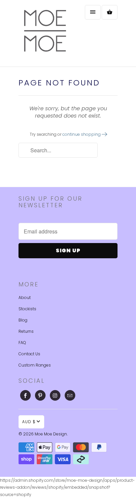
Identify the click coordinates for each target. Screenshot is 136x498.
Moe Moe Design (51, 434)
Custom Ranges (34, 365)
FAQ (22, 342)
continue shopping (82, 134)
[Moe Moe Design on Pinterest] (40, 395)
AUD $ (29, 421)
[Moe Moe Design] (44, 33)
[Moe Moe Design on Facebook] (25, 395)
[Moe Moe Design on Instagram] (55, 395)
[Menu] (93, 12)
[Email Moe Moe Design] (70, 395)
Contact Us (29, 354)
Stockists (27, 309)
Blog (22, 320)
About (24, 297)
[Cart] (110, 12)
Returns (26, 331)
